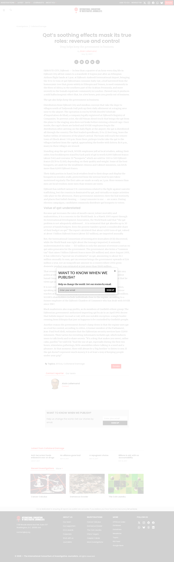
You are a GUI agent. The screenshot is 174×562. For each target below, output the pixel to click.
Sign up (110, 290)
